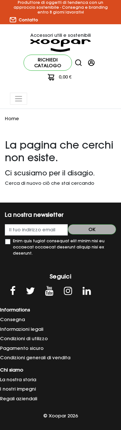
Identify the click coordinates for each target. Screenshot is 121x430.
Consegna (12, 319)
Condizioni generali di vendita (35, 358)
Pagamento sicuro (22, 348)
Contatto (28, 19)
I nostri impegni (18, 389)
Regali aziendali (18, 399)
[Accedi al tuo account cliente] (91, 62)
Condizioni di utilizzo (24, 338)
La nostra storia (18, 380)
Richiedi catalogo (47, 62)
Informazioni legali (21, 329)
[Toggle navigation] (18, 99)
